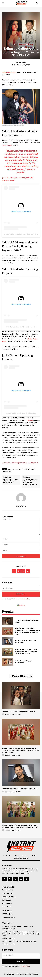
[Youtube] (21, 879)
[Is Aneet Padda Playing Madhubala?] (7, 662)
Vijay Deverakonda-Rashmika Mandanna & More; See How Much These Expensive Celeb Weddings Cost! (27, 631)
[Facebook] (14, 571)
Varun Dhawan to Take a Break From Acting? (20, 789)
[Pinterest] (23, 571)
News (26, 44)
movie (21, 469)
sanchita (22, 62)
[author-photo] (3, 714)
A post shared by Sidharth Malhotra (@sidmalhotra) (21, 327)
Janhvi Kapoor (7, 145)
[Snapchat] (26, 879)
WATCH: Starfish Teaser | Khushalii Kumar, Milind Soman (11, 481)
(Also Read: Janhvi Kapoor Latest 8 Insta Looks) (20, 463)
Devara (30, 420)
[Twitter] (19, 571)
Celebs (17, 44)
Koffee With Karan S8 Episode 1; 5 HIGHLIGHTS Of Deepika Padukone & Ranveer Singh (30, 483)
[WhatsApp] (28, 571)
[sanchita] (21, 498)
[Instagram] (10, 879)
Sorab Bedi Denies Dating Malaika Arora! (18, 712)
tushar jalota (7, 471)
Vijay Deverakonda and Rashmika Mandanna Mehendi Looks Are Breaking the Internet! (26, 652)
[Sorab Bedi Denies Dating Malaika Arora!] (7, 621)
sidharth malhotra (31, 469)
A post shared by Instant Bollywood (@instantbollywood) (21, 234)
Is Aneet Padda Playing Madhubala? (23, 662)
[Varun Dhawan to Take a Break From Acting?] (7, 641)
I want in (19, 594)
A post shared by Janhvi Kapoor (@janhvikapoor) (21, 413)
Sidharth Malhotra (9, 72)
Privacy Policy (25, 599)
